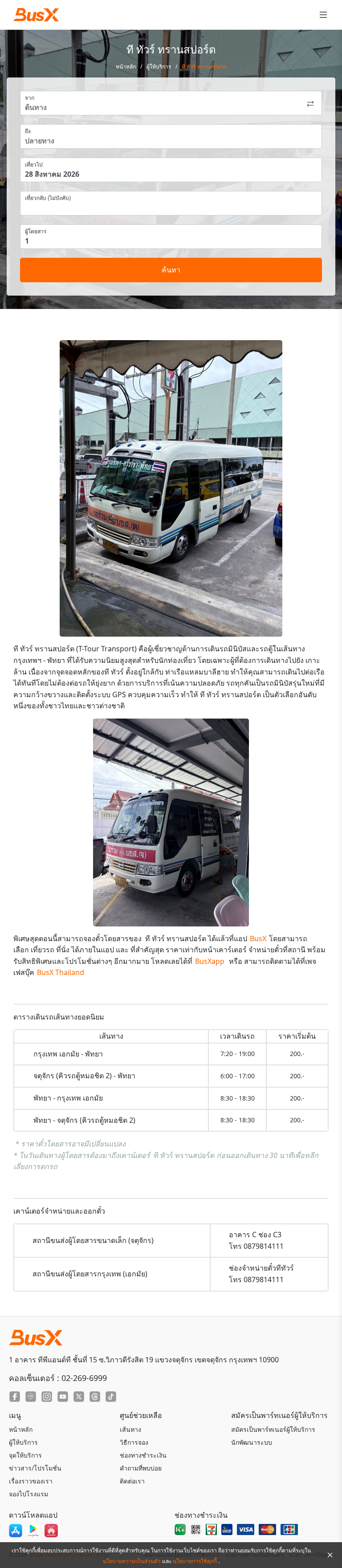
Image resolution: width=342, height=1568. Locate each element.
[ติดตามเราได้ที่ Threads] (95, 1396)
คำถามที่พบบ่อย (141, 1468)
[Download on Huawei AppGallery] (51, 1530)
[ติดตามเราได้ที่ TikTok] (111, 1396)
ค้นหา (171, 270)
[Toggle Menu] (323, 15)
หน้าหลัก (126, 66)
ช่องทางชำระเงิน (143, 1455)
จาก (29, 98)
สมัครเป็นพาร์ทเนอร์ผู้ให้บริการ (273, 1429)
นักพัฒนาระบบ (251, 1442)
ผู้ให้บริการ (159, 66)
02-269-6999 (84, 1378)
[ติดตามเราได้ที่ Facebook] (14, 1396)
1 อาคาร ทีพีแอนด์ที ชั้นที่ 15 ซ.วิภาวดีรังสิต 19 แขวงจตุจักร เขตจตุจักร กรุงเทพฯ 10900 (144, 1360)
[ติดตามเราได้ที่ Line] (31, 1396)
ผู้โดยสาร (35, 231)
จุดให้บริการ (25, 1455)
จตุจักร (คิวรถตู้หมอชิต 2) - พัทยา (84, 1076)
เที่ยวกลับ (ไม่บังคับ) (48, 198)
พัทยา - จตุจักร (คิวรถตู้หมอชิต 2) (84, 1120)
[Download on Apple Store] (15, 1530)
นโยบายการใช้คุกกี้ (195, 1561)
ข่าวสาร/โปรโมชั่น (35, 1468)
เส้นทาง (130, 1429)
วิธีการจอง (134, 1442)
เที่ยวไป (34, 164)
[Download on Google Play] (33, 1530)
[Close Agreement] (330, 1555)
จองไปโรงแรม (28, 1494)
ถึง (28, 131)
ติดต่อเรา (132, 1481)
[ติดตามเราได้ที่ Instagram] (47, 1396)
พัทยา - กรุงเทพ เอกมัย (68, 1098)
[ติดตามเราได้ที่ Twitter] (79, 1396)
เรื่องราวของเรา (31, 1481)
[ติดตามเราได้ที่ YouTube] (63, 1396)
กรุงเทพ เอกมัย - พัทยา (68, 1054)
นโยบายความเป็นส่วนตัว (132, 1561)
